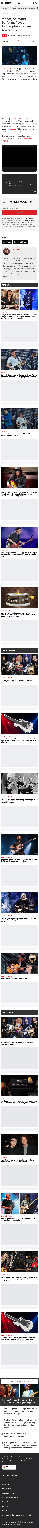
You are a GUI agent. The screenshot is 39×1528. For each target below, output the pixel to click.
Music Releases (13, 13)
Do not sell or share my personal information (17, 1515)
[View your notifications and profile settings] (19, 3)
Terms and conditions (9, 1475)
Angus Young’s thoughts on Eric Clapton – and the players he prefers (19, 1401)
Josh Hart (13, 35)
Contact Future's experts (10, 1480)
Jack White (6, 68)
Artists (4, 13)
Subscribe (27, 3)
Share (7, 41)
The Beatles (11, 129)
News (4, 35)
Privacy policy (6, 1484)
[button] (2, 3)
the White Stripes (20, 242)
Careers (5, 1511)
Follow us (22, 41)
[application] (19, 157)
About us (5, 1506)
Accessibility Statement (10, 1497)
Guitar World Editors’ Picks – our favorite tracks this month (18, 1435)
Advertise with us (8, 1493)
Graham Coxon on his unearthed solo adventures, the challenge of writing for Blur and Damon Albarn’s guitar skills (20, 1424)
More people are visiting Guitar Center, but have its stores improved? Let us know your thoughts (20, 1411)
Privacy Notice (28, 220)
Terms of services (26, 218)
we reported (16, 118)
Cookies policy (7, 1489)
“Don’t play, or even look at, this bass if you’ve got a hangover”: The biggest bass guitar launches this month (20, 1445)
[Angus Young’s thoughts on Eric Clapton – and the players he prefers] (19, 1395)
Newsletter (33, 41)
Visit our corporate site (18, 1461)
